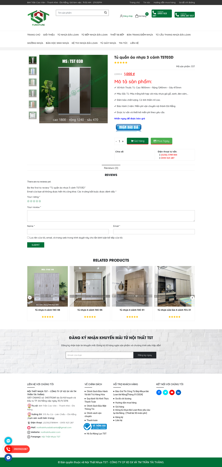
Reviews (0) (111, 167)
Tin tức (146, 2)
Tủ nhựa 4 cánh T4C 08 (47, 309)
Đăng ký (119, 417)
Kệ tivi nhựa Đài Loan (85, 43)
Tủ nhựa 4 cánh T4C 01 (132, 309)
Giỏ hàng (138, 140)
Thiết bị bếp (117, 34)
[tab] (111, 168)
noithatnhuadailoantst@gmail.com (54, 427)
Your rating (33, 196)
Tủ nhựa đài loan (68, 34)
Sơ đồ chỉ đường (187, 2)
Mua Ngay (162, 140)
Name (31, 226)
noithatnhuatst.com (51, 432)
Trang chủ (135, 2)
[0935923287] (8, 452)
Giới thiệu (49, 34)
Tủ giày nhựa (108, 43)
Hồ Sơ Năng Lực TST (96, 433)
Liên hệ (134, 43)
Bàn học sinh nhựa (57, 43)
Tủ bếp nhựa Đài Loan (94, 34)
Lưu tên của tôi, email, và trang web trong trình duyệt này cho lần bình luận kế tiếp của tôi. (76, 237)
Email (116, 226)
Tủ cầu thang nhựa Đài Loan (173, 34)
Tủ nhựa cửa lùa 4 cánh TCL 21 (174, 309)
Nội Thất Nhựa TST (51, 436)
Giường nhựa (35, 43)
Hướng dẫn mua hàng (164, 2)
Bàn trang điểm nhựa (140, 34)
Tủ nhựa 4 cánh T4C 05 (89, 309)
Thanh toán (92, 420)
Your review (34, 207)
